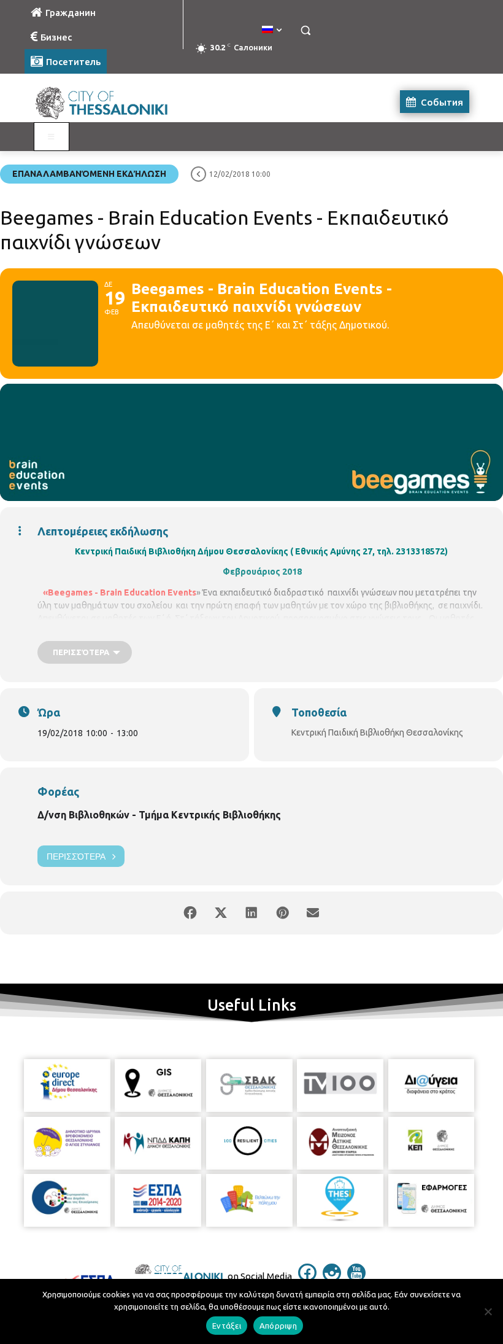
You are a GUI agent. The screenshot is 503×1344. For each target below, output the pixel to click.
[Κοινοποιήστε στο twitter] (220, 913)
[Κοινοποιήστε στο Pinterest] (282, 913)
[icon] (307, 1278)
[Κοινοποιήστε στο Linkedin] (251, 913)
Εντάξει (226, 1325)
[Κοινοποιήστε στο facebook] (190, 913)
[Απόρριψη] (488, 1311)
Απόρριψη (278, 1325)
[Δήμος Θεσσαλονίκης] (108, 101)
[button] (305, 30)
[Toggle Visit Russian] (51, 137)
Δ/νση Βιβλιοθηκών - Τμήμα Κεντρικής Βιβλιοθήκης (159, 814)
